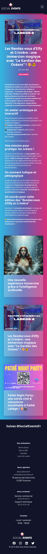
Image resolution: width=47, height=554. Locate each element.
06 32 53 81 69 (23, 504)
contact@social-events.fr (23, 474)
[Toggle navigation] (42, 6)
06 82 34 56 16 (23, 499)
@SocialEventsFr (23, 472)
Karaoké (23, 453)
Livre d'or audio (23, 456)
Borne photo (24, 447)
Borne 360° (23, 450)
